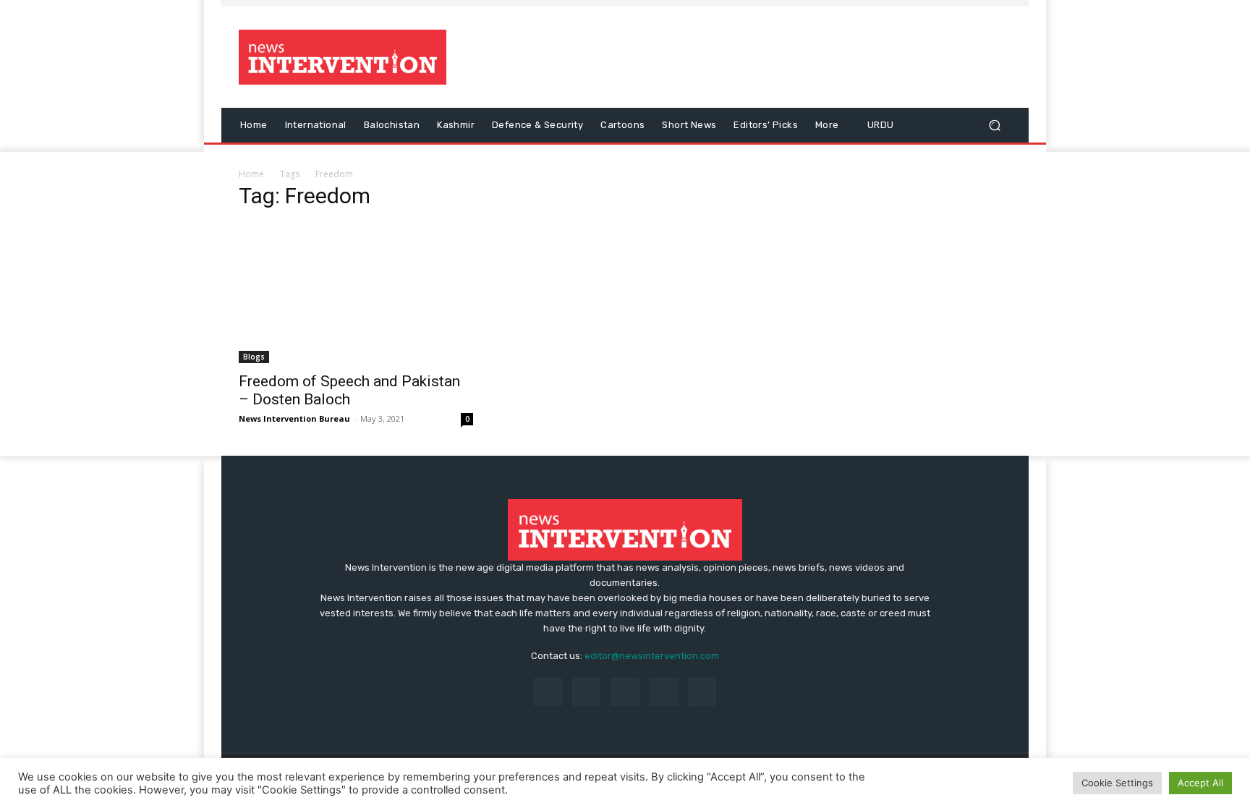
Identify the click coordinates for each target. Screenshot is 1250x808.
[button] (994, 126)
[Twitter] (664, 692)
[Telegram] (625, 692)
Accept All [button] (1200, 782)
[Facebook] (548, 692)
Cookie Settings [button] (1117, 782)
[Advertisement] (745, 57)
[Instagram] (586, 692)
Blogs (254, 357)
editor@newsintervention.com (651, 655)
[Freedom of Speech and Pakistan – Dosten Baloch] (356, 293)
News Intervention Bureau (294, 418)
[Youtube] (702, 692)
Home (251, 174)
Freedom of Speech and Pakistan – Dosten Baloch (349, 390)
